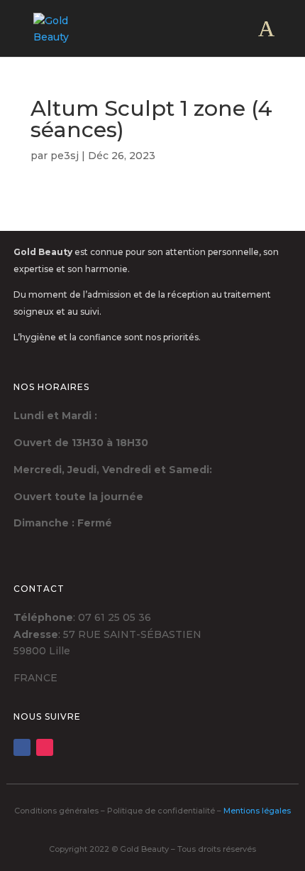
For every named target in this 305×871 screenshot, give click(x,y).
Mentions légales (257, 811)
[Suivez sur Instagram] (44, 747)
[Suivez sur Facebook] (21, 747)
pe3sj (64, 155)
